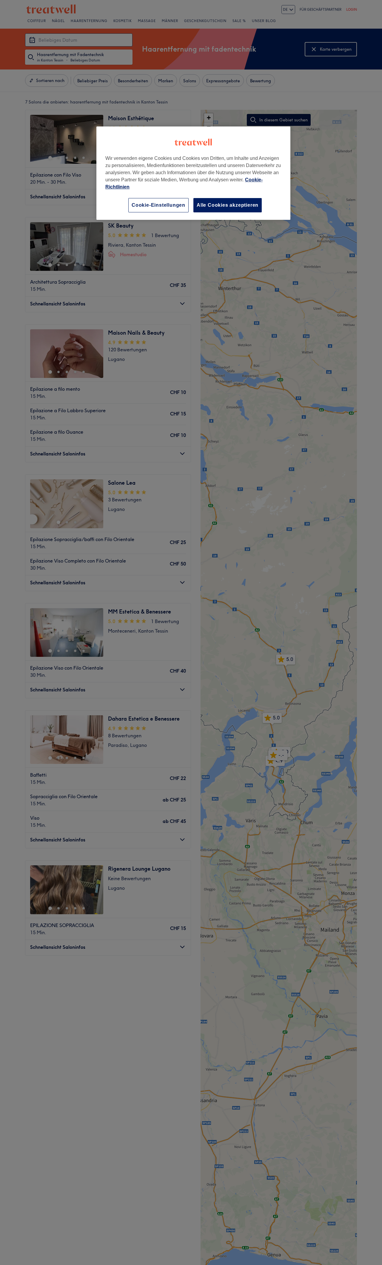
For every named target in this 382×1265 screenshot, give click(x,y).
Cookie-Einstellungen (158, 205)
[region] (193, 173)
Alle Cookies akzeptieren (227, 205)
